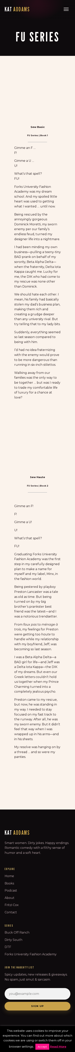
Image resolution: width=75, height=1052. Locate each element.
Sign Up (37, 1006)
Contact (11, 912)
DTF (8, 947)
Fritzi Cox (12, 905)
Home (9, 876)
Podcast (11, 890)
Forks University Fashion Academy (31, 954)
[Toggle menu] (66, 9)
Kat (17, 9)
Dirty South (13, 940)
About (9, 898)
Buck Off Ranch (17, 932)
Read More (58, 1046)
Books (9, 883)
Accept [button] (42, 1046)
